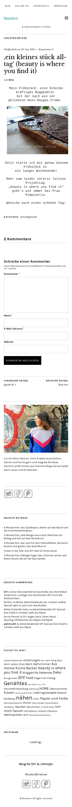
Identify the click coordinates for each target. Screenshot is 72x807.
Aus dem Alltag (48, 660)
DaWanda (45, 672)
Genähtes (15, 683)
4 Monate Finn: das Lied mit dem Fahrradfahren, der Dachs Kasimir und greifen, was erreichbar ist (36, 545)
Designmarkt (10, 678)
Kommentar (12, 273)
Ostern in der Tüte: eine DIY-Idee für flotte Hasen (30, 550)
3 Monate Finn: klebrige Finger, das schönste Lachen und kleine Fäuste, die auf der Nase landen (35, 557)
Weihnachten (13, 715)
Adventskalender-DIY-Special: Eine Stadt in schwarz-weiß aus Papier (35, 611)
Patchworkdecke (13, 703)
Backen (31, 668)
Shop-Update (37, 703)
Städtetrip (9, 707)
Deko (57, 672)
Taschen (20, 707)
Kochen (28, 693)
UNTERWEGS (30, 711)
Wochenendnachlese (39, 715)
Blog (8, 6)
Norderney (9, 698)
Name (8, 315)
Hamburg (34, 689)
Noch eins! (57, 383)
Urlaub (42, 711)
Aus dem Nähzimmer (35, 664)
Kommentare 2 (46, 49)
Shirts (26, 703)
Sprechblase (51, 703)
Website (8, 341)
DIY (6, 591)
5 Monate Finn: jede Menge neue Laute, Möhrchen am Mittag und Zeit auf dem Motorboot (33, 537)
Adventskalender (13, 660)
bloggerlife (30, 672)
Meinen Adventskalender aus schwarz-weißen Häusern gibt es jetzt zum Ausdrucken (35, 604)
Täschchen (33, 707)
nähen (24, 697)
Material (61, 692)
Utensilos (52, 711)
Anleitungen (31, 660)
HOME (44, 688)
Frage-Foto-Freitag (44, 678)
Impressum (60, 6)
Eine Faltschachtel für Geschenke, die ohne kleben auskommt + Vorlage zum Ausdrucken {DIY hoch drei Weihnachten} (35, 595)
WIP (25, 715)
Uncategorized (15, 38)
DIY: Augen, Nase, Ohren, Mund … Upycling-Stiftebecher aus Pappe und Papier (31, 618)
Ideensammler (58, 688)
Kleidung (19, 693)
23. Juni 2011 (28, 49)
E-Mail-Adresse (14, 328)
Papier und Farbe (54, 698)
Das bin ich (22, 6)
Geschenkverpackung (16, 688)
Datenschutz (41, 6)
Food (29, 678)
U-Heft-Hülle (47, 707)
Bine (11, 79)
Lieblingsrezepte (44, 692)
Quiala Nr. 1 (16, 383)
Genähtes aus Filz (36, 684)
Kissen (9, 692)
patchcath (10, 623)
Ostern (36, 699)
